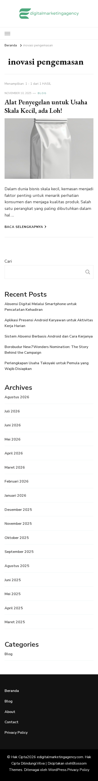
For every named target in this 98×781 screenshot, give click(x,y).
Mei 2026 (13, 439)
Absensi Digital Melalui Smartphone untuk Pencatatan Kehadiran (41, 306)
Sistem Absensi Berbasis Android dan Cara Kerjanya (49, 336)
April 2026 (14, 453)
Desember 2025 (18, 509)
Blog (42, 93)
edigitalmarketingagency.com (60, 757)
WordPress (57, 769)
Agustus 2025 (17, 565)
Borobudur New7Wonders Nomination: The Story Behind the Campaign (46, 349)
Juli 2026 (12, 411)
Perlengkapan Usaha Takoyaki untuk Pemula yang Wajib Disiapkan (47, 366)
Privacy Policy (16, 732)
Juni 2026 (13, 425)
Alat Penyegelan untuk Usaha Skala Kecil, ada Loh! (46, 106)
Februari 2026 (16, 481)
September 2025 (19, 551)
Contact (11, 722)
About (10, 711)
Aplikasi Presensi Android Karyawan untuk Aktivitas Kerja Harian (49, 323)
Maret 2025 (15, 622)
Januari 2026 (15, 495)
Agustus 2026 (17, 397)
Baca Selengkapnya (24, 227)
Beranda (12, 690)
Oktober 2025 (17, 537)
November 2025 (18, 523)
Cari (8, 261)
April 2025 (14, 608)
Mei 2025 (13, 593)
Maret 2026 (15, 467)
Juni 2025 (13, 580)
